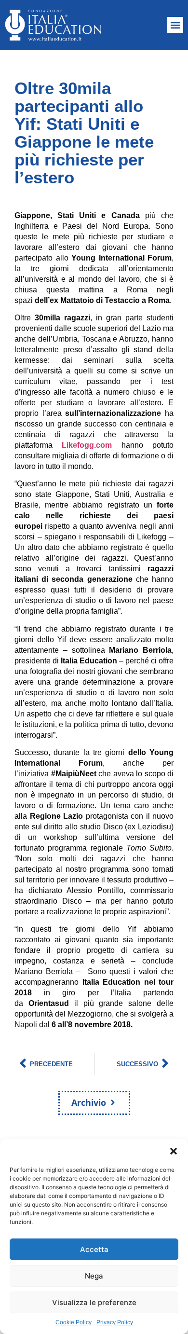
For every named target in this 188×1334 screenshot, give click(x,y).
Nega (94, 1275)
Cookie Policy (73, 1322)
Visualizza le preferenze (94, 1302)
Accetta (94, 1249)
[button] (173, 1151)
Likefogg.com (87, 445)
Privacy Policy (114, 1322)
